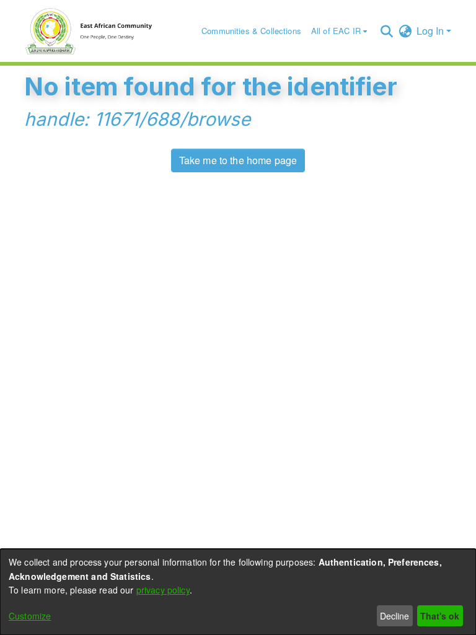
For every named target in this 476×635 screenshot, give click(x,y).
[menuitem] (339, 31)
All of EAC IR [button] (336, 31)
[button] (386, 31)
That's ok (439, 616)
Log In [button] (431, 31)
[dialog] (238, 592)
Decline (394, 616)
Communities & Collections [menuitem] (251, 31)
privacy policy (163, 590)
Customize (30, 616)
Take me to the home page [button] (238, 160)
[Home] (95, 31)
